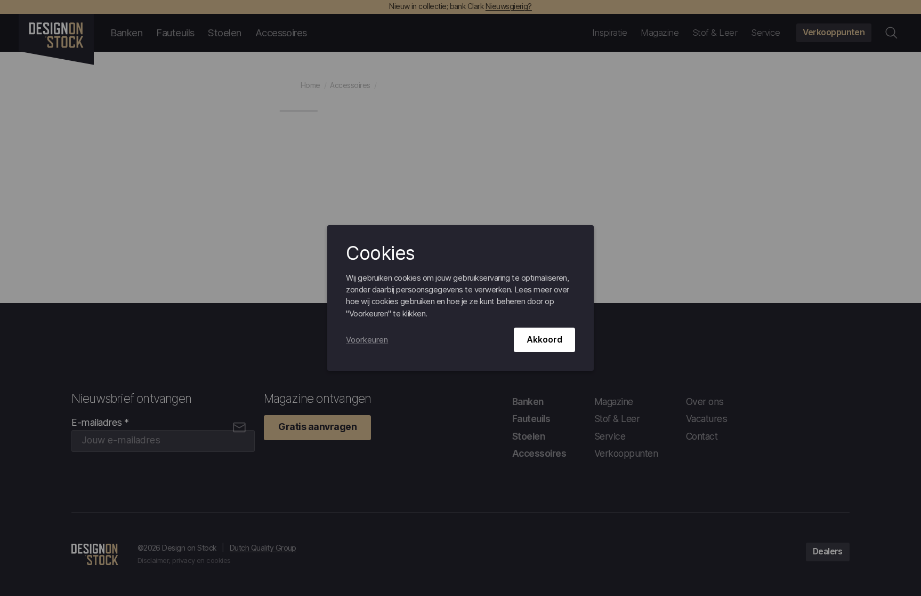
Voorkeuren (367, 340)
